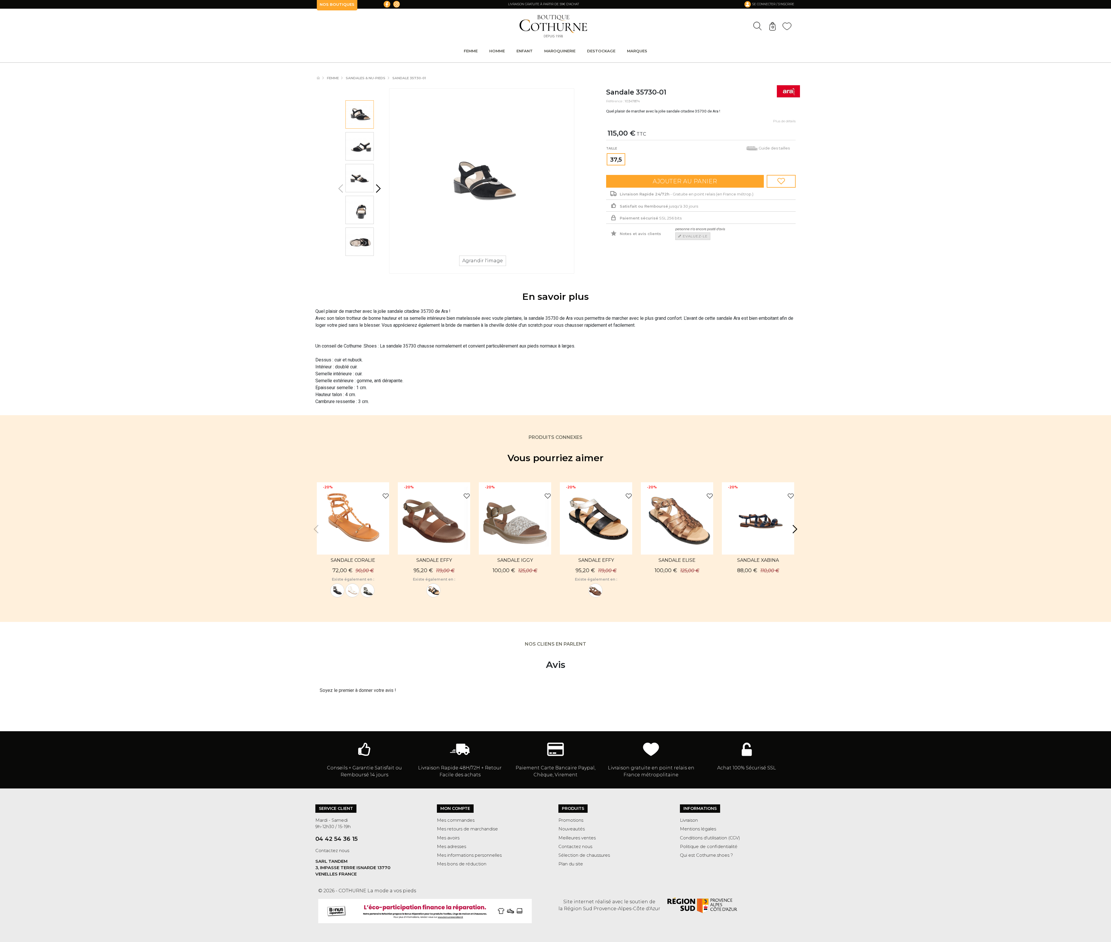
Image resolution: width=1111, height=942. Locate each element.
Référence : (615, 101)
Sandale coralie (353, 560)
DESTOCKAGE (601, 51)
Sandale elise (677, 560)
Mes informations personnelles (469, 855)
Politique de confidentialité (708, 846)
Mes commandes (455, 820)
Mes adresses (451, 846)
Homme (497, 51)
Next (377, 188)
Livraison (689, 820)
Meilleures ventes (577, 838)
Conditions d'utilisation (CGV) (710, 838)
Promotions (570, 820)
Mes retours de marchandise (467, 829)
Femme (471, 51)
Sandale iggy (515, 560)
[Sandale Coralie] (337, 590)
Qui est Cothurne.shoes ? (706, 855)
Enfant (524, 51)
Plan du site (570, 864)
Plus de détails (784, 121)
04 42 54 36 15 (336, 838)
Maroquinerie (559, 51)
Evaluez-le (695, 236)
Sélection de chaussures (584, 855)
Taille (612, 148)
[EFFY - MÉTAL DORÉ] (595, 590)
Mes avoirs (448, 838)
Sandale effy (434, 560)
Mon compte (455, 808)
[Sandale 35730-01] (359, 114)
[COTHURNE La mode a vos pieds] (553, 26)
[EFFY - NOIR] (433, 590)
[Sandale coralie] (367, 590)
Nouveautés (571, 829)
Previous (341, 188)
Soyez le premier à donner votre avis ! (358, 690)
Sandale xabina (758, 560)
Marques (637, 51)
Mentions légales (698, 829)
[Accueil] (321, 78)
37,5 (616, 159)
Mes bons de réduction (461, 864)
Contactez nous (332, 850)
